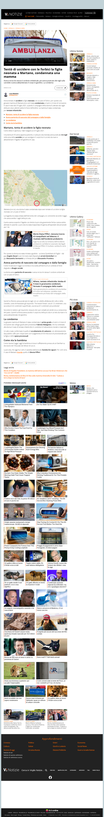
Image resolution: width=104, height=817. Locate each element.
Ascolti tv (68, 16)
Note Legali (14, 815)
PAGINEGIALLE (23, 812)
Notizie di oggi (9, 750)
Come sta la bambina (14, 123)
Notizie (13, 770)
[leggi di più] (65, 94)
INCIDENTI (90, 73)
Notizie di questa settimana (13, 755)
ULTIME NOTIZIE (31, 13)
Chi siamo (7, 815)
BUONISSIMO (85, 812)
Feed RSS (52, 770)
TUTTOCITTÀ (59, 812)
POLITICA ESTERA (91, 93)
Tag (88, 770)
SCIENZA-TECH (72, 13)
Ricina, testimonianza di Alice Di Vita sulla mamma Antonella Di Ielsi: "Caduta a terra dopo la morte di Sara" (34, 377)
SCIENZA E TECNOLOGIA (94, 302)
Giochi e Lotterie (59, 746)
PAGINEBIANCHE (50, 812)
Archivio (81, 770)
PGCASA (43, 812)
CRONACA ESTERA (92, 64)
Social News (82, 746)
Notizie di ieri (8, 753)
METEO (89, 386)
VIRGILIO (15, 812)
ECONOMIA (56, 13)
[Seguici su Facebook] (50, 778)
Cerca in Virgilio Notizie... (33, 770)
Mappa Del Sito (62, 770)
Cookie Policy (26, 815)
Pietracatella (40, 16)
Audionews (89, 13)
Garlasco (48, 16)
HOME (5, 28)
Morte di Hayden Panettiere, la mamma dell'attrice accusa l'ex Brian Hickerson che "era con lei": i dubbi (35, 372)
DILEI (65, 812)
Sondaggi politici (78, 16)
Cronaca (7, 743)
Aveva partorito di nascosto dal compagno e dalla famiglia (28, 117)
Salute (30, 746)
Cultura (6, 746)
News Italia (96, 770)
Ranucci (86, 16)
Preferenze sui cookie (36, 815)
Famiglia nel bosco (58, 16)
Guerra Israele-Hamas (86, 750)
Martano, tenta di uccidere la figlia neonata (22, 114)
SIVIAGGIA (71, 812)
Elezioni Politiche (59, 750)
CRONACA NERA (20, 28)
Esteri (55, 743)
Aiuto (44, 815)
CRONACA (41, 13)
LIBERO (10, 812)
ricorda (19, 352)
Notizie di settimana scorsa (13, 757)
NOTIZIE (15, 14)
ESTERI (64, 13)
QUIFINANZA (77, 812)
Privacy (20, 815)
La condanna (11, 120)
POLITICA (49, 13)
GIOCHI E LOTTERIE (92, 166)
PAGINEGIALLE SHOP (34, 812)
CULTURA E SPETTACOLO (94, 156)
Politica (31, 743)
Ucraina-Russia (34, 750)
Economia (81, 743)
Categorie (73, 770)
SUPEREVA (93, 812)
